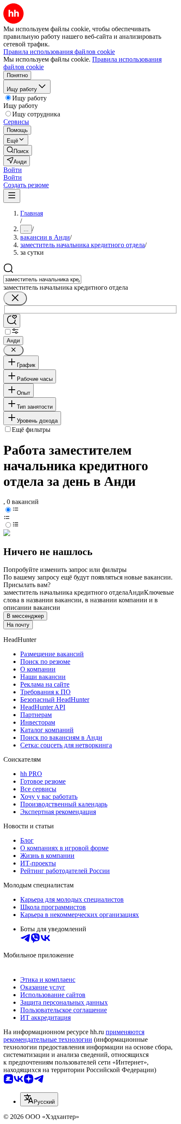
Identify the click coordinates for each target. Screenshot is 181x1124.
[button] (12, 169)
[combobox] (42, 279)
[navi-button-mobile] (11, 196)
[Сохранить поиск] (11, 321)
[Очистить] (15, 298)
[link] (17, 150)
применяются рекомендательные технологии (73, 1035)
